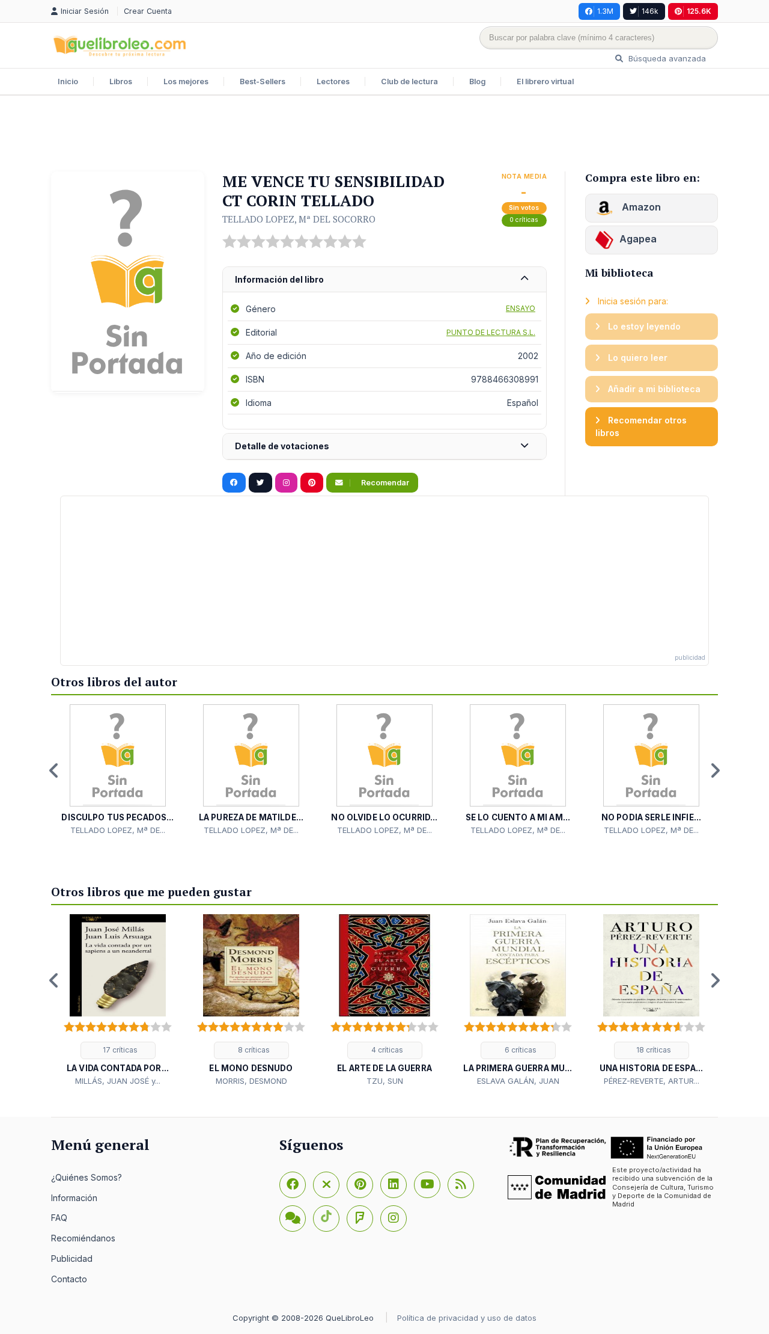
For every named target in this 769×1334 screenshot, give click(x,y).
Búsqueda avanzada (666, 58)
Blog (477, 81)
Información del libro (279, 279)
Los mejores (185, 81)
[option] (117, 770)
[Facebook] (292, 1185)
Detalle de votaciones (282, 446)
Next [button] (715, 770)
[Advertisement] (384, 135)
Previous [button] (54, 770)
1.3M (605, 11)
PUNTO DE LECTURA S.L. (490, 332)
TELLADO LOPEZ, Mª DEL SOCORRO (298, 219)
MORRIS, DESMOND (251, 1081)
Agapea (638, 239)
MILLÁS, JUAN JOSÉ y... (117, 1081)
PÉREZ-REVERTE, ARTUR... (651, 1081)
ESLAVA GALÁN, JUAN (518, 1081)
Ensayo (520, 308)
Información (74, 1198)
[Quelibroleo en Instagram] (286, 483)
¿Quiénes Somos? (86, 1177)
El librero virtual (545, 81)
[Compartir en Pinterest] (311, 483)
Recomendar (384, 482)
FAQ (59, 1218)
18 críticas (652, 1049)
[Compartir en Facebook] (234, 483)
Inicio (68, 81)
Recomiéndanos (83, 1238)
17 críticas (119, 1049)
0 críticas (523, 220)
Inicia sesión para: (631, 301)
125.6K (699, 11)
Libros (120, 81)
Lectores (333, 81)
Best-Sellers (262, 81)
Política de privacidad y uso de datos (466, 1318)
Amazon (640, 207)
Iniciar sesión (86, 11)
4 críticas (386, 1049)
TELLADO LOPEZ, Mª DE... (117, 830)
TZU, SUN (384, 1081)
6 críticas (519, 1049)
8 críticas (253, 1049)
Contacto (69, 1279)
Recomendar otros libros (641, 426)
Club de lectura (409, 81)
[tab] (384, 280)
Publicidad (72, 1258)
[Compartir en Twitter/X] (260, 483)
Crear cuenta (148, 11)
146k (650, 11)
